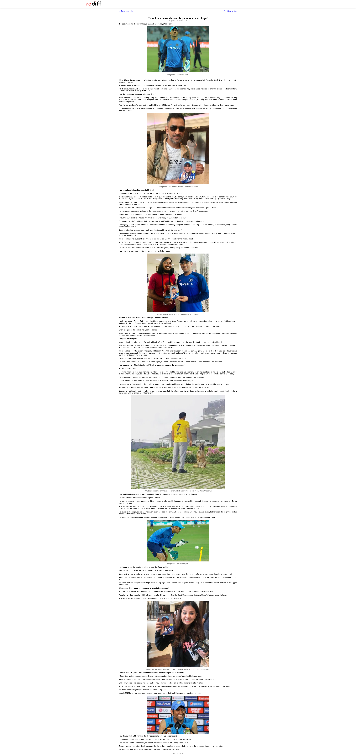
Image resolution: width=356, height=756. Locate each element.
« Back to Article (126, 11)
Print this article (230, 11)
